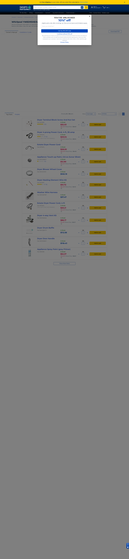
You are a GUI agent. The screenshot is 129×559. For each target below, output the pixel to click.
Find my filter (84, 2)
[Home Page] (26, 8)
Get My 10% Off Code (64, 31)
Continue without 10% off (64, 34)
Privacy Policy (64, 42)
